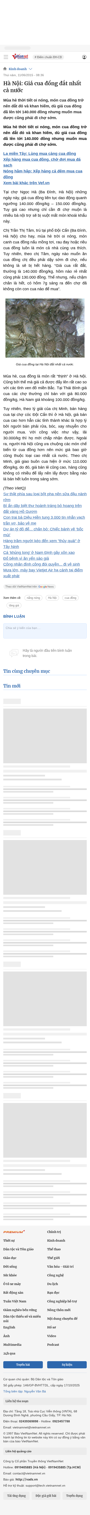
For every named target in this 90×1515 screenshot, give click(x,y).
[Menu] (6, 57)
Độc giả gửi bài (46, 1496)
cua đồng (70, 597)
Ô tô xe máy (12, 1284)
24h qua (9, 1353)
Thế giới (53, 1258)
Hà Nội (52, 597)
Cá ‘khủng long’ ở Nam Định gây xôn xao (39, 552)
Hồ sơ (51, 1327)
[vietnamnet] (20, 59)
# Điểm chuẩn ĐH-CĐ (48, 57)
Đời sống (10, 1267)
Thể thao (54, 1249)
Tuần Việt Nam (14, 1301)
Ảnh (6, 1336)
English (9, 1327)
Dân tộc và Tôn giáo (18, 1249)
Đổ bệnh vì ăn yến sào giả (26, 558)
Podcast (53, 1345)
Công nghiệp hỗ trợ (62, 1301)
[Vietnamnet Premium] (14, 1234)
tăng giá (14, 605)
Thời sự (9, 1241)
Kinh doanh (18, 69)
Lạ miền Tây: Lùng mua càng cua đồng (39, 153)
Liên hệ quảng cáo (18, 1451)
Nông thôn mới (59, 1310)
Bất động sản (13, 1293)
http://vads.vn (27, 1479)
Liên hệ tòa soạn (16, 1401)
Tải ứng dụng (16, 1496)
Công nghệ (55, 1275)
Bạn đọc (53, 1293)
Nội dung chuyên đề (62, 1319)
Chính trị (54, 1232)
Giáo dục (9, 1258)
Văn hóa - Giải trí (60, 1267)
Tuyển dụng (74, 1496)
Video (51, 1336)
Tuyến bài (23, 1365)
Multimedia (12, 1345)
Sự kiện (67, 1365)
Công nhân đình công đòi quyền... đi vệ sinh (41, 564)
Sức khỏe (10, 1275)
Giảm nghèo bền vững (20, 1310)
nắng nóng (33, 597)
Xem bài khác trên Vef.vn (26, 183)
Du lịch (52, 1284)
